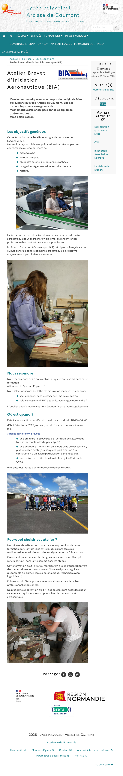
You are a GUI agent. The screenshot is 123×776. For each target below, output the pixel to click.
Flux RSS (80, 755)
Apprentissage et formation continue (77, 44)
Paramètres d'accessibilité (51, 755)
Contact (64, 750)
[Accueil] (4, 36)
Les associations (45, 59)
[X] (70, 674)
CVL (96, 142)
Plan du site (17, 750)
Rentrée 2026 (18, 36)
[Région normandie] (79, 696)
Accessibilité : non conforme (94, 750)
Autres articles (103, 114)
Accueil (13, 59)
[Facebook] (64, 674)
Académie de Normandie (61, 742)
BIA (104, 104)
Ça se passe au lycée (15, 52)
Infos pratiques (75, 36)
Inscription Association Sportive (101, 154)
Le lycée (36, 36)
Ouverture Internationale (27, 44)
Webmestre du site (103, 89)
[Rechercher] (116, 27)
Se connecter (103, 764)
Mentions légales (42, 750)
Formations (52, 36)
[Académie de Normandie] (25, 696)
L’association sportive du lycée (101, 130)
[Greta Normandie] (61, 710)
